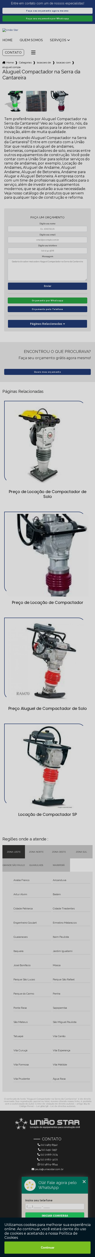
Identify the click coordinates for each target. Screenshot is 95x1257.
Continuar (47, 1247)
